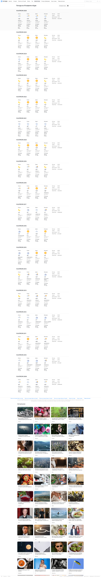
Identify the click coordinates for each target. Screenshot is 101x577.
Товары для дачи (87, 398)
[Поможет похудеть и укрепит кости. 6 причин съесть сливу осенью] (42, 432)
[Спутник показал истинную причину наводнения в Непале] (42, 499)
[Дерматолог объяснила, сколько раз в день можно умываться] (59, 499)
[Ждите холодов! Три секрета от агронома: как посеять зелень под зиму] (25, 465)
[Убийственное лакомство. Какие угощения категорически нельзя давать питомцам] (25, 448)
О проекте (61, 576)
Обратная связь (86, 576)
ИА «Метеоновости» (97, 576)
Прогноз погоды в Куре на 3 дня (17, 398)
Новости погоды (72, 398)
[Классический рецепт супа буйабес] (25, 566)
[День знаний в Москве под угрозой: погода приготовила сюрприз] (59, 432)
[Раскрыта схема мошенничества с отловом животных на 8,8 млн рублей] (76, 482)
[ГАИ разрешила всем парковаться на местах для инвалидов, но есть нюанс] (42, 533)
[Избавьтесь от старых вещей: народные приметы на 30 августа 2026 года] (76, 415)
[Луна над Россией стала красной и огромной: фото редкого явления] (25, 549)
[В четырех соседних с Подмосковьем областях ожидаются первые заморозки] (76, 499)
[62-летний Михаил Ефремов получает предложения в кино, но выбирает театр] (25, 516)
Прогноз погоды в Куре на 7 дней (45, 398)
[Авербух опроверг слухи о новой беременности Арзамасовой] (76, 533)
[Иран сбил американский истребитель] (76, 432)
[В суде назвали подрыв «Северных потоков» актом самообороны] (25, 432)
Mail (1, 576)
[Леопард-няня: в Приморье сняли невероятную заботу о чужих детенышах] (59, 415)
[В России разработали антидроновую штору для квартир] (42, 549)
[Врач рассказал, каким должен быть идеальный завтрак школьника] (59, 533)
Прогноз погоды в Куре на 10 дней (60, 398)
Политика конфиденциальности (68, 576)
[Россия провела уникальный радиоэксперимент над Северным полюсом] (59, 516)
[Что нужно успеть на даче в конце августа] (59, 482)
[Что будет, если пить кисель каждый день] (25, 499)
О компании (5, 576)
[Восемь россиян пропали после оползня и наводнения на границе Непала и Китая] (42, 465)
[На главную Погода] (4, 1)
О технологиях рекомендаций (78, 576)
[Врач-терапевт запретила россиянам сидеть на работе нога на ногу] (42, 516)
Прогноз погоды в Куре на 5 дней (31, 398)
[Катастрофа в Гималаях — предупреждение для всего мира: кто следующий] (25, 415)
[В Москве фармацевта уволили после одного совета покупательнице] (42, 482)
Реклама (9, 576)
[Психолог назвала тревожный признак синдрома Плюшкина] (76, 448)
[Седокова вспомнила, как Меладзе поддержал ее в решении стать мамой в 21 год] (42, 566)
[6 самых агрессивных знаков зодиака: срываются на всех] (59, 566)
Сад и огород (79, 398)
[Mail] (1, 1)
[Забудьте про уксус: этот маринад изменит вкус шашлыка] (76, 465)
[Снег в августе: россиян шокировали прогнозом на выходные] (59, 448)
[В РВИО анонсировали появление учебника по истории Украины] (76, 566)
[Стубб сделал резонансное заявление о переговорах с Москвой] (25, 533)
